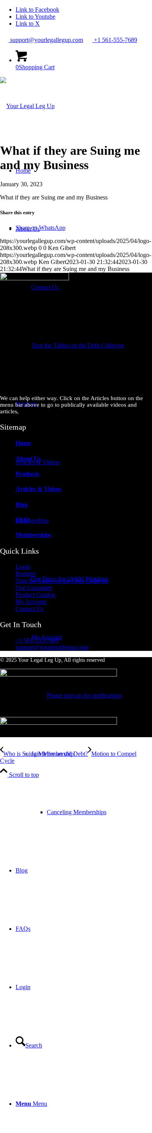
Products (27, 473)
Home (23, 443)
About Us (28, 458)
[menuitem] (91, 345)
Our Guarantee (34, 587)
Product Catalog (35, 594)
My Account (31, 601)
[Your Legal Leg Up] (27, 106)
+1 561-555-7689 (114, 40)
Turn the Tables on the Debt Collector (62, 580)
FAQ (22, 519)
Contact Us (29, 608)
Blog (22, 504)
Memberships (33, 535)
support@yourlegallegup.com (46, 40)
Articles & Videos (39, 489)
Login (23, 566)
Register (26, 573)
